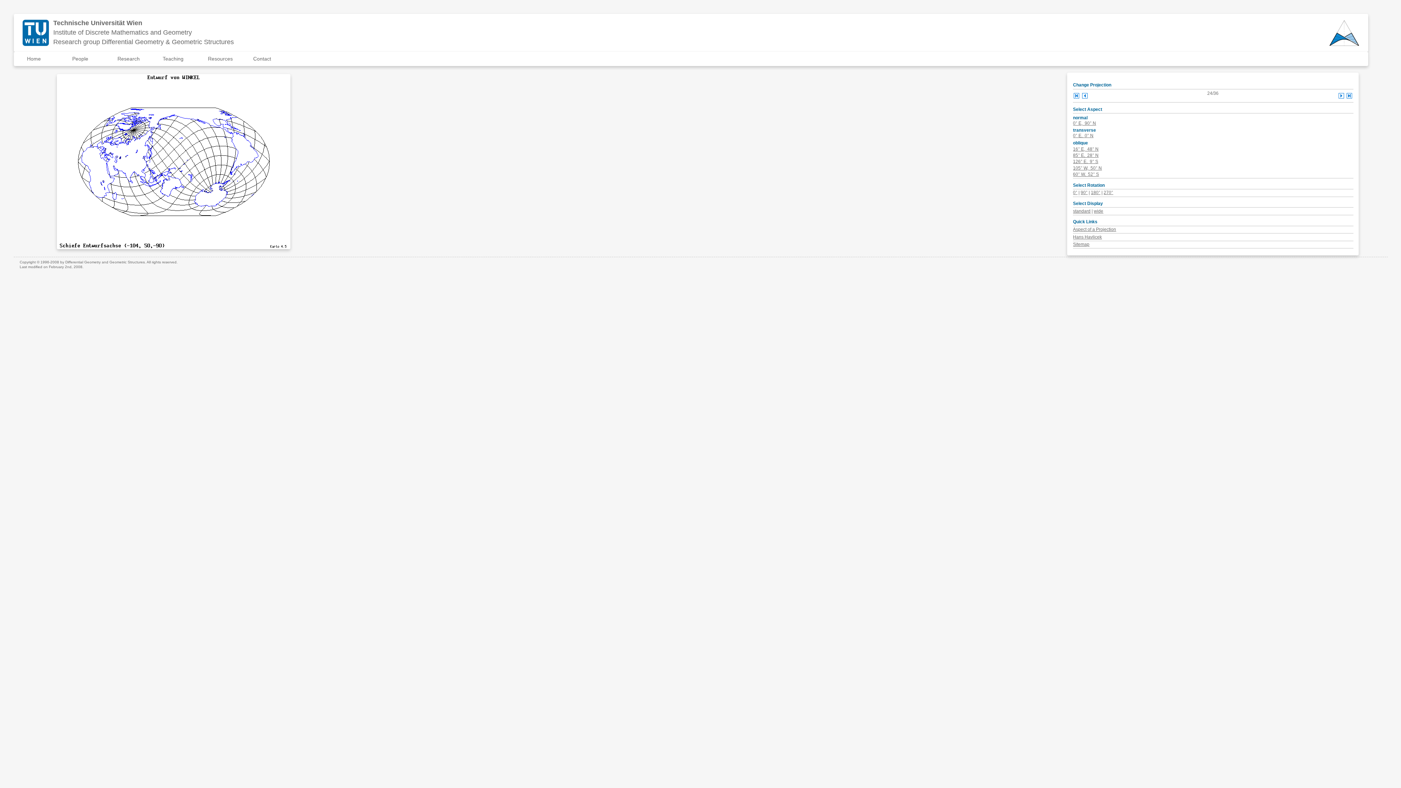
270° (1108, 192)
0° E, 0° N (1083, 136)
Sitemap (1081, 244)
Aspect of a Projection (1094, 229)
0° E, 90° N (1084, 123)
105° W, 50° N (1087, 168)
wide (1098, 211)
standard (1082, 211)
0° (1075, 192)
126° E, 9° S (1085, 161)
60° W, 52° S (1086, 174)
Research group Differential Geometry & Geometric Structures (143, 42)
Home (34, 59)
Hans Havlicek (1087, 237)
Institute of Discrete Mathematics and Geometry (122, 32)
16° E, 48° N (1086, 149)
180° (1095, 192)
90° (1084, 192)
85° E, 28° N (1086, 155)
